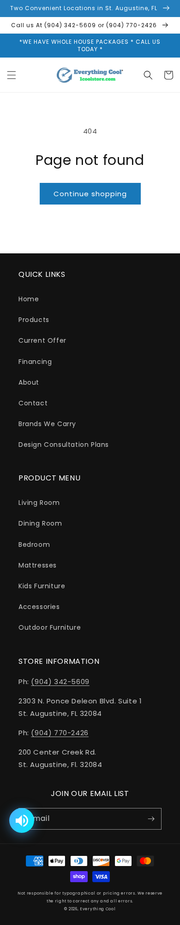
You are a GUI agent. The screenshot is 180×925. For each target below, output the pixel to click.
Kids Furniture (41, 586)
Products (33, 319)
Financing (35, 361)
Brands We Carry (47, 423)
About (28, 382)
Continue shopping (90, 194)
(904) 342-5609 (60, 681)
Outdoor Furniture (49, 627)
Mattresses (37, 565)
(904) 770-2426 (59, 733)
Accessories (39, 606)
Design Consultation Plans (63, 444)
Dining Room (40, 523)
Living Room (39, 502)
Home (28, 299)
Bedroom (34, 544)
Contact (33, 403)
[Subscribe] (151, 819)
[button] (11, 75)
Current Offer (42, 340)
